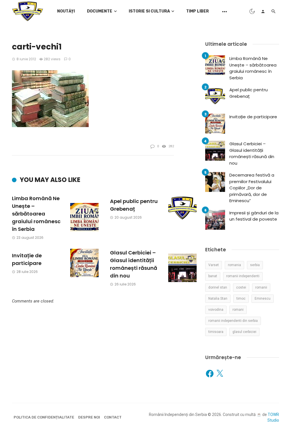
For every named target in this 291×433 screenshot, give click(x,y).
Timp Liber (197, 11)
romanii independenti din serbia (233, 321)
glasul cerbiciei (244, 332)
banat (212, 276)
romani (238, 310)
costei (241, 287)
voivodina (215, 310)
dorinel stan (217, 287)
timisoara (215, 332)
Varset (213, 265)
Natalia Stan (217, 299)
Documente (99, 11)
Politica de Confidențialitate (44, 417)
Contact (113, 417)
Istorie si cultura (149, 11)
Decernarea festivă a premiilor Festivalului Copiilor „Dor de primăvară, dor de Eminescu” (251, 188)
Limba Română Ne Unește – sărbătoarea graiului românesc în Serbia (36, 214)
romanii (261, 287)
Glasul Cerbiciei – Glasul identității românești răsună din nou (133, 264)
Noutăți (66, 11)
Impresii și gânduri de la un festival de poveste (253, 216)
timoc (241, 299)
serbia (255, 265)
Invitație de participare (27, 259)
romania (234, 265)
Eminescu (263, 299)
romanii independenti (242, 276)
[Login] (263, 11)
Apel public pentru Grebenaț (134, 205)
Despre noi (89, 417)
